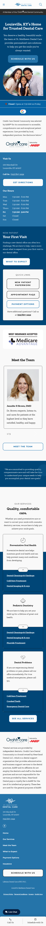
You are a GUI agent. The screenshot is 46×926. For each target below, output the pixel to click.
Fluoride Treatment (16, 643)
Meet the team (23, 446)
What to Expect (16, 262)
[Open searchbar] (40, 4)
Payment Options (23, 304)
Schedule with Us (23, 59)
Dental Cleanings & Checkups (20, 575)
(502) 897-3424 (17, 174)
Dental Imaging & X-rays (18, 586)
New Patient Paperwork (23, 283)
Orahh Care (39, 894)
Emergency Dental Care (18, 706)
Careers (31, 894)
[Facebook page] (4, 826)
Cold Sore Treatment (16, 580)
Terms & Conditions (20, 894)
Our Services (8, 839)
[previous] (29, 433)
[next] (38, 433)
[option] (23, 397)
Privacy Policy (8, 894)
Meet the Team (9, 845)
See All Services (23, 718)
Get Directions (23, 182)
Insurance (7, 864)
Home (5, 833)
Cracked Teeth (13, 701)
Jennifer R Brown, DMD (19, 405)
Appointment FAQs (23, 295)
